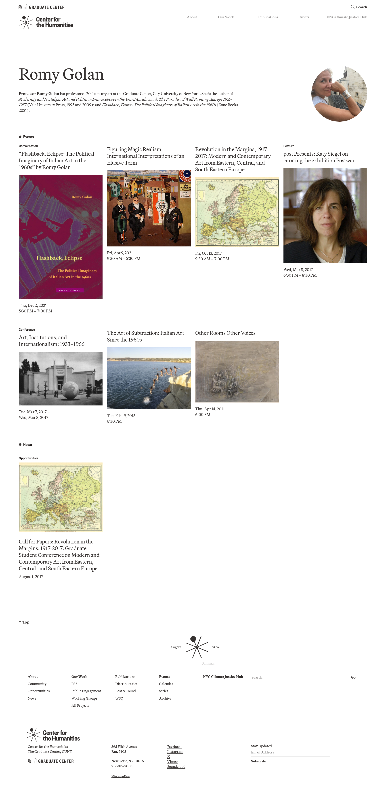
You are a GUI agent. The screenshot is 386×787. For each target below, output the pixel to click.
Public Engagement (233, 37)
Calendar (305, 24)
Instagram (175, 751)
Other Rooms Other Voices (225, 332)
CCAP (223, 30)
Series (303, 30)
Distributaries (269, 24)
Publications (268, 17)
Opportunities (198, 30)
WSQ (262, 37)
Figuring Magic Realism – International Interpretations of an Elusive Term (146, 156)
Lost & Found (268, 30)
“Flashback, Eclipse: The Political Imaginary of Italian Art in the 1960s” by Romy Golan (56, 160)
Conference (27, 329)
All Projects (227, 50)
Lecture (288, 145)
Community (196, 24)
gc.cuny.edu (120, 775)
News (191, 37)
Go (353, 677)
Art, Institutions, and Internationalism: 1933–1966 (51, 340)
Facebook (174, 746)
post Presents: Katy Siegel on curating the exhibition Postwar (319, 157)
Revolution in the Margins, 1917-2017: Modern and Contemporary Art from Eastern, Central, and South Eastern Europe (233, 159)
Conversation (28, 145)
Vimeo (172, 761)
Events (303, 17)
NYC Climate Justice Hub (347, 17)
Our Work (226, 17)
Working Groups (231, 43)
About (192, 17)
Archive (304, 37)
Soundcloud (176, 766)
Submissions (308, 43)
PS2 (221, 24)
